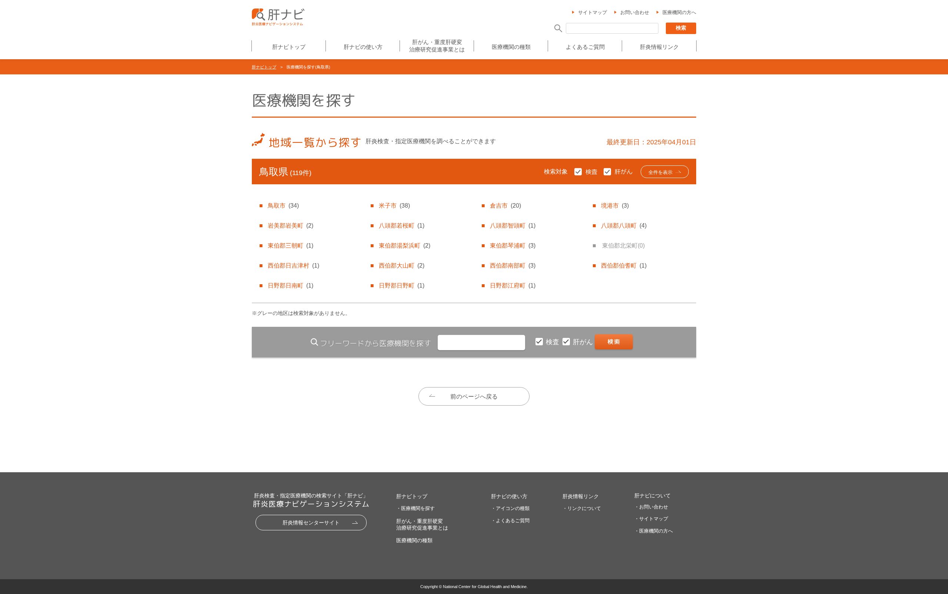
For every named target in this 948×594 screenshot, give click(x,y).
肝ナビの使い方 (363, 47)
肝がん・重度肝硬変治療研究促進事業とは (437, 46)
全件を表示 (660, 172)
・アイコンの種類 (510, 508)
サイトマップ (592, 12)
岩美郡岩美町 (290, 225)
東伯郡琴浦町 (512, 245)
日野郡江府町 (512, 285)
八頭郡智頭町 (512, 225)
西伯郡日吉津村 (293, 265)
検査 (553, 342)
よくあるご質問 (585, 47)
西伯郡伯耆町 (624, 265)
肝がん (584, 342)
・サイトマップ (651, 518)
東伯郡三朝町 (290, 245)
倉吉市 (505, 205)
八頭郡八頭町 (624, 225)
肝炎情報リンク (659, 47)
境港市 (615, 205)
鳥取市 (283, 205)
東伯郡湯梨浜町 (404, 245)
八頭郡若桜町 (401, 225)
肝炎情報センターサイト (311, 523)
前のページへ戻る (474, 396)
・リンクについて (582, 508)
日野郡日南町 (290, 285)
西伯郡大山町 (401, 265)
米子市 (394, 205)
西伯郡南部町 (512, 265)
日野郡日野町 (401, 285)
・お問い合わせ (651, 507)
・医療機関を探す (415, 508)
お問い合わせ (634, 12)
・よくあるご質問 (510, 520)
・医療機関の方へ (653, 531)
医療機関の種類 (511, 47)
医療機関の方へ (679, 12)
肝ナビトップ (289, 47)
